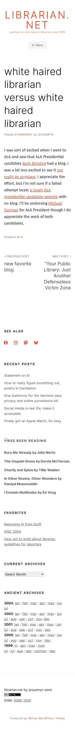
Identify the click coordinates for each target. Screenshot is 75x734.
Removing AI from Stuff (22, 524)
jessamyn (46, 134)
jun (59, 603)
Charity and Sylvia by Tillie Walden (32, 470)
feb (25, 603)
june (41, 645)
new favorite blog (17, 263)
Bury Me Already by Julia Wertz (29, 452)
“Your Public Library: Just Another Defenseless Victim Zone (57, 273)
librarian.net (37, 20)
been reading (31, 441)
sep (22, 619)
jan (17, 603)
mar (34, 603)
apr (42, 603)
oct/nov (40, 651)
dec (47, 619)
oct (30, 619)
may (51, 603)
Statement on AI (17, 375)
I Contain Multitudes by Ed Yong (30, 492)
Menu (39, 45)
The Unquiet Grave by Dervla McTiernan (37, 461)
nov (39, 619)
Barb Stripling (34, 164)
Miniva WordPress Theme (46, 718)
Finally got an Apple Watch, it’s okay (32, 421)
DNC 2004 (12, 531)
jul (6, 608)
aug (13, 619)
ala (20, 237)
